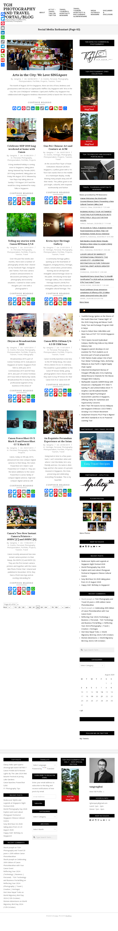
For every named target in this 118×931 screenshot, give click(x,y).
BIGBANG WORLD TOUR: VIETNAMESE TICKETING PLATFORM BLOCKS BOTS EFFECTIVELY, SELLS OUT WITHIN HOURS (96, 216)
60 (30, 607)
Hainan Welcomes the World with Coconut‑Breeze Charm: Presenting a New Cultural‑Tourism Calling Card (97, 201)
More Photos (85, 533)
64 (46, 607)
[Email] (2, 28)
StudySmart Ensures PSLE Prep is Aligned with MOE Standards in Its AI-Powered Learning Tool (97, 417)
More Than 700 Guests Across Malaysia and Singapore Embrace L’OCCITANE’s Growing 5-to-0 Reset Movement (97, 408)
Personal (53, 79)
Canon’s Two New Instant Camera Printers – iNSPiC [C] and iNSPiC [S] (21, 536)
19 (92, 696)
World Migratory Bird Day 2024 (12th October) (15, 904)
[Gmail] (2, 60)
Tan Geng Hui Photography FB (97, 719)
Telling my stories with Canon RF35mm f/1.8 (21, 242)
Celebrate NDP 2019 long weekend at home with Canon (21, 148)
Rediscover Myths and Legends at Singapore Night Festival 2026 (14, 803)
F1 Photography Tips (11, 788)
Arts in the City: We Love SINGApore (39, 75)
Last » (67, 607)
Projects (43, 81)
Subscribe (38, 803)
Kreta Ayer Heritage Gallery (58, 242)
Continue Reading (40, 102)
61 (34, 607)
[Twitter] (2, 19)
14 (102, 692)
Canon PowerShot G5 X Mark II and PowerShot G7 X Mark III (21, 441)
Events (46, 79)
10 (15, 607)
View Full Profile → (96, 791)
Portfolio (36, 81)
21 (102, 696)
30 (23, 607)
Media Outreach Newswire (98, 311)
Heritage (56, 155)
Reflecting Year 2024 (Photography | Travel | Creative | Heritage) (96, 626)
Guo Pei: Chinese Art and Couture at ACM (58, 147)
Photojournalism (25, 81)
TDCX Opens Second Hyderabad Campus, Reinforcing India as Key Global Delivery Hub (97, 343)
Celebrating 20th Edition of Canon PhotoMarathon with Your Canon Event (97, 611)
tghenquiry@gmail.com (98, 803)
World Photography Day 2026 (93, 567)
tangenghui (96, 786)
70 (53, 607)
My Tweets (84, 738)
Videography (28, 354)
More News (84, 302)
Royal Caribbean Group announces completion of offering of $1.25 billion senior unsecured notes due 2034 (95, 292)
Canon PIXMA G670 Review (14, 770)
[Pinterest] (2, 23)
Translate (50, 768)
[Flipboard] (2, 51)
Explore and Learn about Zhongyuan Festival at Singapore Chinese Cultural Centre (96, 573)
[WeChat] (2, 55)
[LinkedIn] (2, 32)
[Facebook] (2, 14)
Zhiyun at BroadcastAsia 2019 (21, 343)
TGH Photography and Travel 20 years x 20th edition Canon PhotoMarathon (97, 602)
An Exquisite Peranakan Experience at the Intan (58, 440)
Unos (56, 916)
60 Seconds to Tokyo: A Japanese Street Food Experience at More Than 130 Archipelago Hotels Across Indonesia (96, 231)
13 (97, 692)
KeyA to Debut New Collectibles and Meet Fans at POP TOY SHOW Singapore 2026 (97, 334)
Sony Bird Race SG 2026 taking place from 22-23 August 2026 (13, 827)
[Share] (2, 64)
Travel (58, 81)
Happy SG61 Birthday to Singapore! (95, 585)
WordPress (68, 916)
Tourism (51, 81)
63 (42, 607)
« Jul (81, 710)
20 (19, 607)
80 (56, 607)
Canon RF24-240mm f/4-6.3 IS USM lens (58, 343)
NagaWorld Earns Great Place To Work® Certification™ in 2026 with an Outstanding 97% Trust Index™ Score (97, 279)
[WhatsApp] (2, 37)
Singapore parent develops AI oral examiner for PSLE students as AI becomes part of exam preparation (95, 352)
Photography (63, 79)
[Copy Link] (2, 41)
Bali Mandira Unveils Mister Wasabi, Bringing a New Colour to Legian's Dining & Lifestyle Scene (96, 244)
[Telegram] (2, 46)
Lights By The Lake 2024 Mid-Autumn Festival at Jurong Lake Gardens (15, 776)
